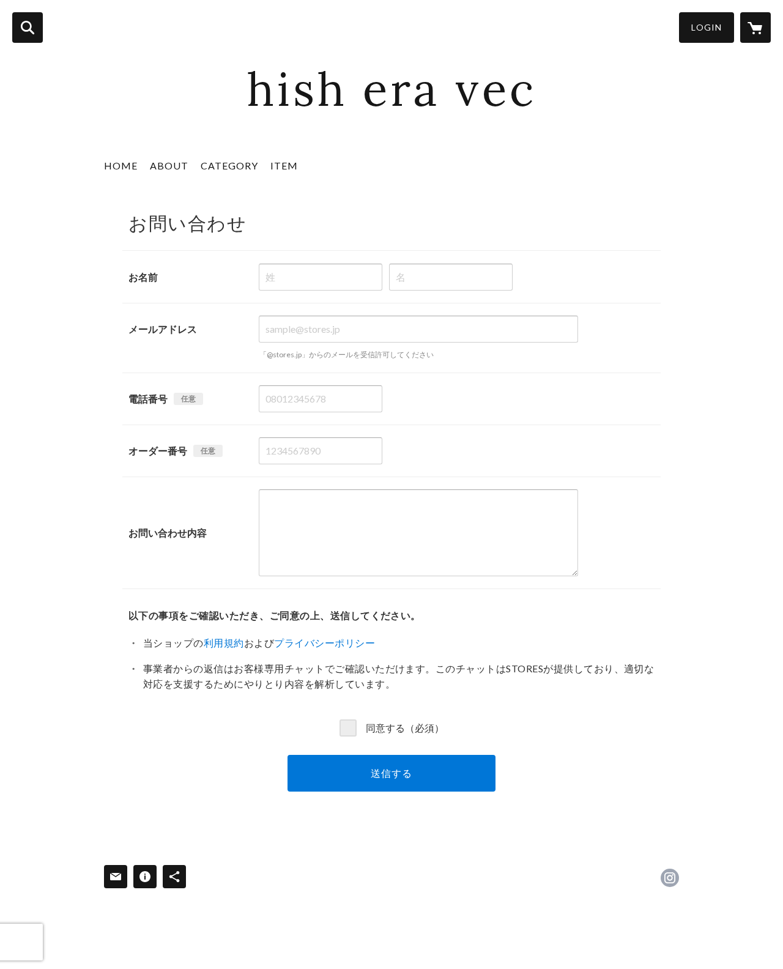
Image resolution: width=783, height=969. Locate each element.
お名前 (143, 277)
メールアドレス (162, 329)
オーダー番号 (157, 450)
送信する (391, 773)
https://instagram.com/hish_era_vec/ (670, 878)
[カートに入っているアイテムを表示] (755, 27)
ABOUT (169, 165)
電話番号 (148, 398)
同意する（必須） (405, 727)
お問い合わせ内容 (167, 532)
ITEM (284, 165)
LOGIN (706, 27)
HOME (121, 165)
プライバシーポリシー (324, 642)
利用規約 (224, 642)
